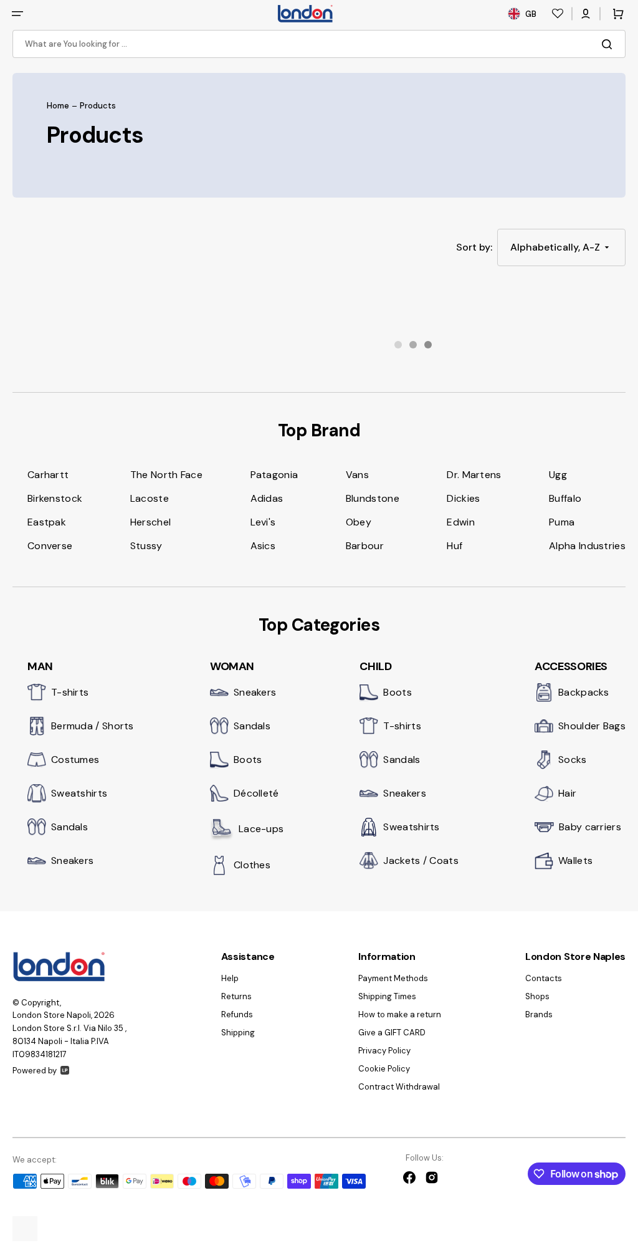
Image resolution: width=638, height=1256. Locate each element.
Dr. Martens (474, 474)
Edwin (461, 522)
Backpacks (583, 692)
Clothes (252, 864)
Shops (537, 996)
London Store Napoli (51, 1015)
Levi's (263, 522)
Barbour (365, 545)
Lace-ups (261, 828)
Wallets (575, 860)
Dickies (463, 498)
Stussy (146, 545)
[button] (17, 13)
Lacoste (149, 498)
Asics (263, 545)
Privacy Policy (384, 1050)
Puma (561, 522)
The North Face (166, 474)
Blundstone (372, 498)
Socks (572, 759)
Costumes (75, 759)
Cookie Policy (384, 1068)
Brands (539, 1014)
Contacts (543, 979)
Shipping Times (387, 996)
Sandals (69, 826)
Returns (236, 996)
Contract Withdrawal (399, 1086)
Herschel (150, 522)
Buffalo (565, 498)
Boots (248, 759)
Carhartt (48, 474)
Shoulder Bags (592, 725)
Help (230, 979)
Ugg (558, 474)
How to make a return (399, 1014)
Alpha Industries (587, 545)
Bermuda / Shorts (92, 725)
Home (58, 106)
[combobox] (319, 44)
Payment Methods (393, 979)
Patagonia (274, 474)
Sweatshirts (79, 793)
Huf (454, 545)
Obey (358, 522)
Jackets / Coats (421, 860)
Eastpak (46, 522)
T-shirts (69, 692)
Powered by (34, 1070)
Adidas (266, 498)
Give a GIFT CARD (392, 1032)
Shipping (238, 1032)
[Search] (609, 44)
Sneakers (72, 860)
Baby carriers (590, 826)
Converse (49, 545)
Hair (567, 793)
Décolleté (256, 793)
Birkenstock (54, 498)
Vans (357, 474)
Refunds (237, 1014)
